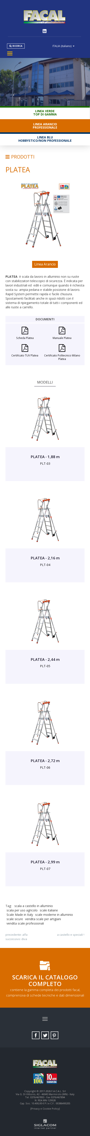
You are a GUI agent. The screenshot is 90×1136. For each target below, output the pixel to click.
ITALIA (62, 46)
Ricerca (17, 45)
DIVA (24, 939)
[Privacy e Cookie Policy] (45, 1108)
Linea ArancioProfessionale (45, 125)
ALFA (25, 935)
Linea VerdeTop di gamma (45, 112)
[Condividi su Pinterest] (54, 1035)
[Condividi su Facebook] (36, 1035)
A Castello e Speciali (70, 935)
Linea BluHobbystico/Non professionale (45, 139)
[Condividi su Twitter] (45, 1035)
